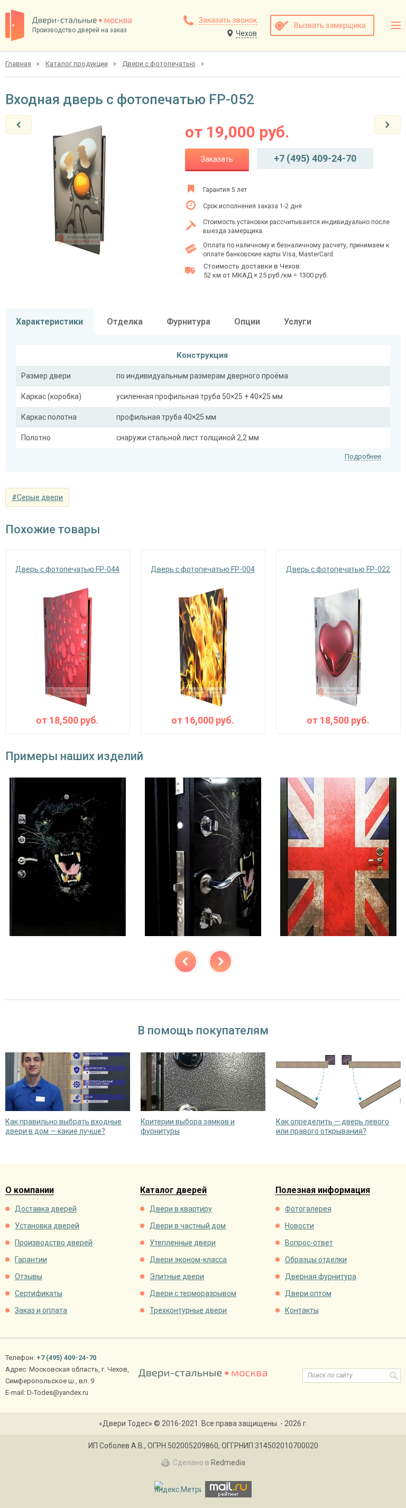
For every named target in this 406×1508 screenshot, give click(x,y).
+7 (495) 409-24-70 (315, 158)
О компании (29, 1190)
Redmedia (228, 1462)
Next (220, 961)
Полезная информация (322, 1190)
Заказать (217, 159)
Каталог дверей (173, 1190)
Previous (185, 961)
